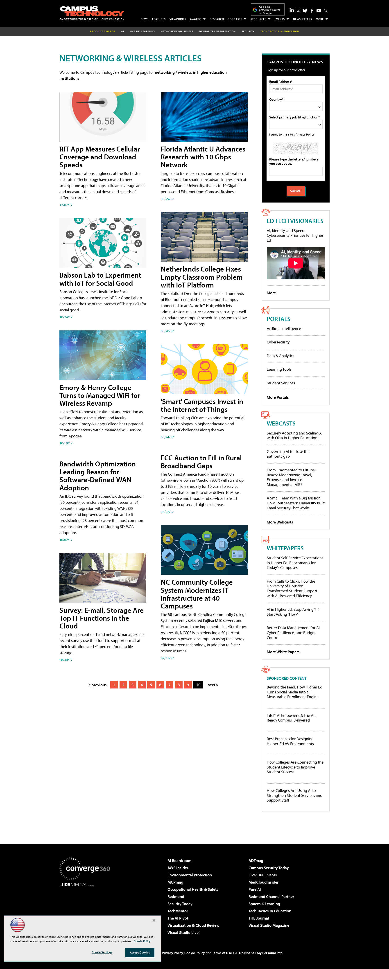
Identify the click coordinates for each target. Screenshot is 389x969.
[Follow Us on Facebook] (312, 11)
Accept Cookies (140, 952)
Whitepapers (285, 548)
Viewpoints (178, 19)
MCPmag (175, 882)
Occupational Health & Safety (193, 889)
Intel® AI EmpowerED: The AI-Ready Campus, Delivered (291, 718)
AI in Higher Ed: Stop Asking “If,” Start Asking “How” (293, 612)
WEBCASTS (281, 423)
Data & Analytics (280, 355)
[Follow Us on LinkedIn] (291, 10)
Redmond (175, 896)
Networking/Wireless (177, 31)
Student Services (281, 382)
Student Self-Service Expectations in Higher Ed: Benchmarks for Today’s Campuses (295, 562)
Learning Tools (279, 369)
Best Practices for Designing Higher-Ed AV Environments (290, 741)
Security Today (179, 903)
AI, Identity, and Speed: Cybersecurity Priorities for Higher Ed (295, 235)
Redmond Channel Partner (271, 896)
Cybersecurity (278, 342)
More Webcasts (280, 522)
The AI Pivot (177, 918)
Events (280, 19)
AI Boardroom (179, 860)
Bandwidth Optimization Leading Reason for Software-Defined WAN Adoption (97, 475)
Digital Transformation (217, 31)
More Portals (278, 397)
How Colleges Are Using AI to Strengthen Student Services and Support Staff (294, 795)
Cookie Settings (102, 952)
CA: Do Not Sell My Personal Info (258, 953)
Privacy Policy (305, 134)
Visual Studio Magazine (269, 925)
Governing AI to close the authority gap (288, 454)
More (320, 19)
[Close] (154, 920)
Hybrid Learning (142, 31)
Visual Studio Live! (183, 932)
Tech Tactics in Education (270, 910)
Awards (195, 19)
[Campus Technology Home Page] (92, 13)
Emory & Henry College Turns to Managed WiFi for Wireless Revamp (99, 395)
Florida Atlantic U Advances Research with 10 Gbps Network (203, 156)
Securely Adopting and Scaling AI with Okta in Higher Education (295, 435)
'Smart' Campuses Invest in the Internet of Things (202, 405)
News (144, 19)
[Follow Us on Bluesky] (305, 10)
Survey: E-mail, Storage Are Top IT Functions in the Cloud (101, 618)
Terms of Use (222, 953)
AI (122, 31)
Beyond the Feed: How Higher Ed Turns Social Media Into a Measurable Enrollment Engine (294, 692)
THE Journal (259, 918)
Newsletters (302, 19)
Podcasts (235, 19)
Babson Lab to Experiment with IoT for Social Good (100, 278)
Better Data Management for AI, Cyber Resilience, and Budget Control (294, 632)
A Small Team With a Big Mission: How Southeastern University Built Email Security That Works (296, 502)
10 (198, 684)
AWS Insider (177, 867)
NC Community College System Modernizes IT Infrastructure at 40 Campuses (197, 593)
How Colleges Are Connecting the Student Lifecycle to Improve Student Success (295, 767)
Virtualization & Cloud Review (193, 925)
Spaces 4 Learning (264, 903)
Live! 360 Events (263, 875)
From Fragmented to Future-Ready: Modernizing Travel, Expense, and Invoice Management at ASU (291, 477)
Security (248, 31)
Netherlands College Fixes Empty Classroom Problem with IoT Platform (202, 276)
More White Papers (283, 651)
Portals (278, 319)
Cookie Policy (194, 953)
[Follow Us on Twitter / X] (298, 10)
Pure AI (255, 889)
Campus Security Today (269, 867)
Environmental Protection (189, 875)
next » (213, 684)
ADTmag (256, 860)
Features (159, 19)
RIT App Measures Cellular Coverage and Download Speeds (99, 156)
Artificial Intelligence (284, 328)
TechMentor (177, 910)
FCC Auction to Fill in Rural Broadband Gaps (201, 461)
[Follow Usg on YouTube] (319, 10)
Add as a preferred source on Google (269, 10)
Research (217, 19)
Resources (258, 19)
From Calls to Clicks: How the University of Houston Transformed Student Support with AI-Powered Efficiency (292, 588)
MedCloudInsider (263, 882)
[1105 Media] (86, 909)
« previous (98, 684)
